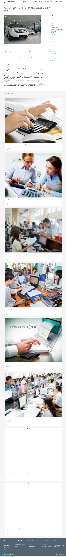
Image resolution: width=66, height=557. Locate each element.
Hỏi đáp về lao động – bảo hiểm (55, 25)
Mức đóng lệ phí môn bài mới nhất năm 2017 (16, 309)
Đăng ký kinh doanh (53, 38)
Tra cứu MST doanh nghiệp (31, 546)
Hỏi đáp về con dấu (53, 20)
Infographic (52, 41)
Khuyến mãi (52, 43)
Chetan (6, 556)
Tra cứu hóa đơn (30, 544)
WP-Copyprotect (10, 556)
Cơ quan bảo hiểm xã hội (44, 544)
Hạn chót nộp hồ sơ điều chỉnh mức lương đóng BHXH (17, 254)
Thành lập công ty (53, 45)
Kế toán (51, 32)
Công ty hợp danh (53, 49)
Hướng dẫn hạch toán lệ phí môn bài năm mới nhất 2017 (18, 199)
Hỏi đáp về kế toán (53, 23)
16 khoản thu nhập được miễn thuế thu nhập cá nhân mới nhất (20, 473)
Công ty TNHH (52, 51)
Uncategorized (52, 60)
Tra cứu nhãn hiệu (30, 542)
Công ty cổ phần (53, 46)
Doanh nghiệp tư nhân (54, 53)
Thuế (51, 36)
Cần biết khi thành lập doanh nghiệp (20, 544)
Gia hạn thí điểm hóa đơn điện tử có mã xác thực (16, 364)
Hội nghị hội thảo (53, 18)
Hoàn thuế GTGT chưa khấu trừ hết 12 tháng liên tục (17, 144)
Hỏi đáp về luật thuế (53, 27)
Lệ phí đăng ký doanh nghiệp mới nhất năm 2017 (16, 419)
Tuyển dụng (52, 58)
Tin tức (51, 56)
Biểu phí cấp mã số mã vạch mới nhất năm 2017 (16, 528)
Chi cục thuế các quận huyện (45, 542)
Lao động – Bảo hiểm (54, 34)
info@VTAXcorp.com (59, 549)
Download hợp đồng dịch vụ (19, 542)
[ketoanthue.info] (9, 1)
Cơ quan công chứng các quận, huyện (46, 546)
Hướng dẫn (52, 31)
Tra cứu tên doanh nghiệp (31, 549)
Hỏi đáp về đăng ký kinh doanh (55, 29)
